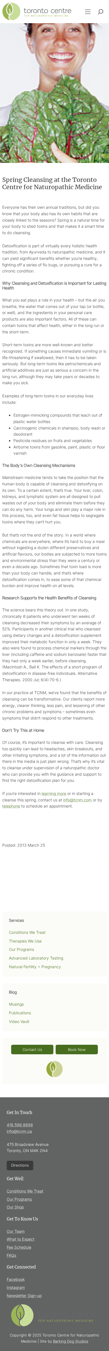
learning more (54, 793)
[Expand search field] (100, 12)
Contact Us (32, 1049)
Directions (20, 1165)
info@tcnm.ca (19, 1131)
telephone (11, 806)
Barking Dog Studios (70, 1341)
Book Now (77, 1049)
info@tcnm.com (77, 799)
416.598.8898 (20, 1124)
